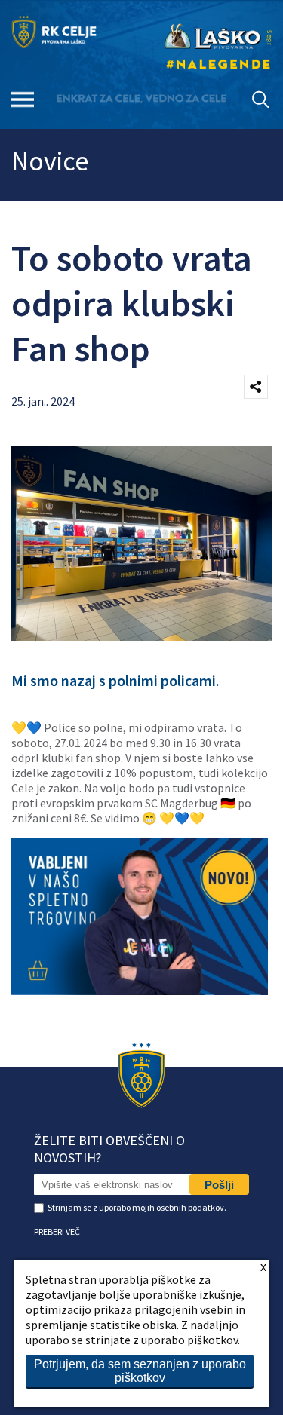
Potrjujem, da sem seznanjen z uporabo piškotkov (140, 1371)
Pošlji (219, 1184)
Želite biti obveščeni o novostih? (109, 1149)
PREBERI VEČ (57, 1231)
